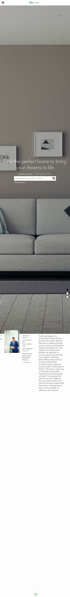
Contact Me (26, 362)
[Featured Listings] (67, 293)
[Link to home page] (35, 2)
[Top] (67, 289)
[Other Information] (67, 297)
